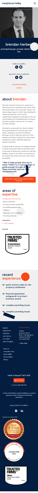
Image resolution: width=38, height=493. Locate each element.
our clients (6, 339)
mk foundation (8, 357)
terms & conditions (22, 405)
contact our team (24, 7)
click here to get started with (19, 180)
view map (23, 343)
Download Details (19, 84)
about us (6, 349)
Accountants (9, 223)
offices (5, 359)
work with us (7, 336)
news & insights (8, 341)
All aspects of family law (12, 199)
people (5, 328)
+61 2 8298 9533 (24, 339)
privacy (12, 405)
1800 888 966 (22, 385)
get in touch (19, 380)
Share (19, 88)
